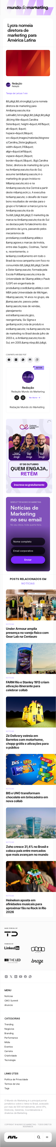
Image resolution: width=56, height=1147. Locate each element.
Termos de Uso (12, 1083)
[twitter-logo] (11, 976)
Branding (9, 1033)
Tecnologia (10, 1060)
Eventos (8, 1046)
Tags (6, 1088)
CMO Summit (11, 1000)
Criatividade (10, 1055)
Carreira (8, 1051)
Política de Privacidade (16, 1079)
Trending (8, 1024)
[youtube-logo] (20, 976)
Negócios (9, 1028)
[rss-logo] (25, 976)
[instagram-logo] (6, 976)
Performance (11, 1037)
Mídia (7, 1042)
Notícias (8, 996)
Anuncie (8, 1005)
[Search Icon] (39, 1137)
